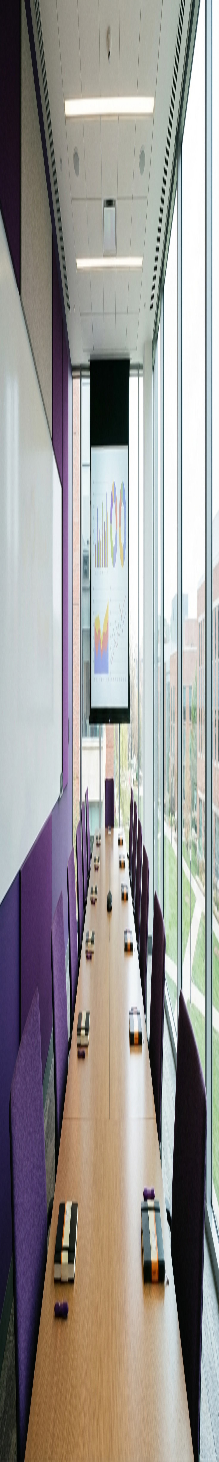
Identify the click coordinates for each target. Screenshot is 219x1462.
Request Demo (8, 1307)
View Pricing (25, 1307)
